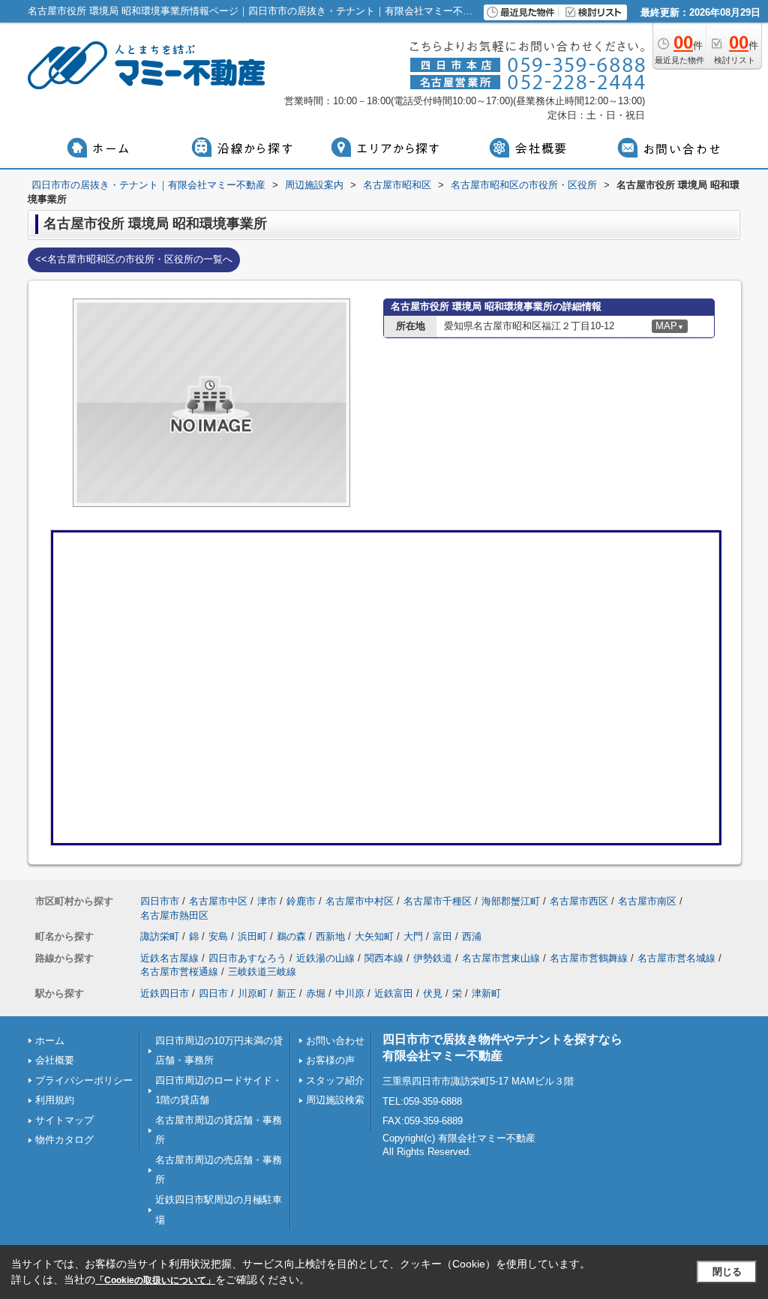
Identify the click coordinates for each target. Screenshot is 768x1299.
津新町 (486, 993)
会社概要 (54, 1060)
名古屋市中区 (218, 901)
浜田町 (252, 936)
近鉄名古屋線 (169, 958)
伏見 (432, 993)
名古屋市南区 (647, 901)
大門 (413, 936)
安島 (218, 936)
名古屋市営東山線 (501, 958)
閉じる (727, 1271)
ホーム (49, 1040)
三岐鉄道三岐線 (262, 971)
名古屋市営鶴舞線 (589, 958)
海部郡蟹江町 (511, 901)
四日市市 (159, 901)
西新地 (330, 936)
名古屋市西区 (579, 901)
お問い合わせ (335, 1040)
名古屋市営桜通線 (179, 971)
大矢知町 (374, 936)
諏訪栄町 (159, 936)
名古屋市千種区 (438, 901)
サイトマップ (64, 1120)
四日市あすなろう (247, 958)
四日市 (213, 993)
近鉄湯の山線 (325, 958)
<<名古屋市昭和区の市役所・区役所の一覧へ (133, 259)
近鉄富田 (393, 993)
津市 (267, 901)
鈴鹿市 (301, 901)
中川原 (349, 993)
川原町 (252, 993)
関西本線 (384, 958)
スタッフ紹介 (335, 1080)
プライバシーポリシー (84, 1080)
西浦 (472, 936)
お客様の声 (330, 1060)
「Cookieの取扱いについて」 (155, 1280)
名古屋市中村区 (360, 901)
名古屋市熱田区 (174, 915)
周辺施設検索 (335, 1100)
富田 (442, 936)
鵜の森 (291, 936)
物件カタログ (64, 1139)
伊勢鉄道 (432, 958)
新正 (286, 993)
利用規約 (54, 1100)
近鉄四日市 (164, 993)
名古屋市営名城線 (677, 958)
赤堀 (316, 993)
